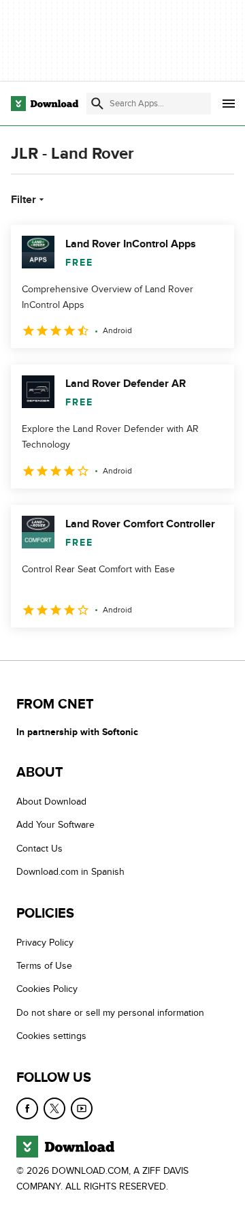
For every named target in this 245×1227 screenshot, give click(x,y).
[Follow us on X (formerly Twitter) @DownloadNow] (54, 1108)
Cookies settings (51, 1036)
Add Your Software (55, 824)
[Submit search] (97, 103)
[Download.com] (44, 103)
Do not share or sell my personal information (110, 1012)
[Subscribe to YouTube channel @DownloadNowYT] (82, 1108)
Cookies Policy (47, 989)
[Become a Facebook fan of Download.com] (27, 1108)
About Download (51, 801)
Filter (23, 199)
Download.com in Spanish (70, 871)
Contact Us (39, 848)
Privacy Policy (45, 942)
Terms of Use (44, 966)
